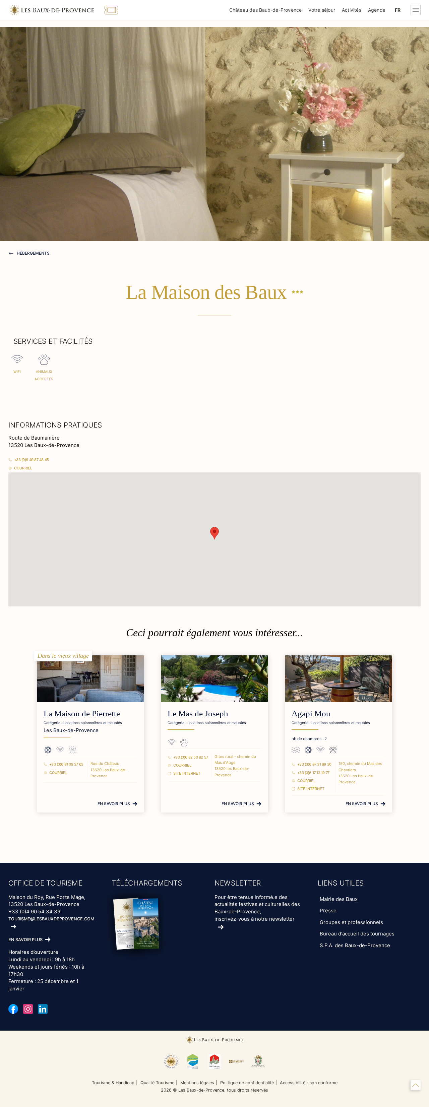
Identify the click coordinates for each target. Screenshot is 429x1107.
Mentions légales (197, 1082)
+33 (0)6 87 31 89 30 (314, 764)
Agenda (376, 10)
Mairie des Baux (339, 899)
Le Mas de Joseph (198, 713)
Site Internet (186, 773)
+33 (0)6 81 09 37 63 (66, 764)
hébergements (33, 253)
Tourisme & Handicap (113, 1082)
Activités (351, 10)
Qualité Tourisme (157, 1082)
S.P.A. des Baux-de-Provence (355, 945)
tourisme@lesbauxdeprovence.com (51, 918)
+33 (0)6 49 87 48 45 (31, 459)
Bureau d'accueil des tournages (357, 933)
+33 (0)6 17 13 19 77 (313, 772)
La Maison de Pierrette (82, 713)
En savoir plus (114, 803)
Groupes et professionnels (351, 922)
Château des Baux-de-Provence (265, 10)
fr (398, 10)
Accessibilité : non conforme (309, 1082)
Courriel (23, 468)
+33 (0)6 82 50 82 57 (190, 757)
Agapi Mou (311, 713)
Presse (328, 910)
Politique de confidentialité (247, 1082)
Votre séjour (321, 10)
